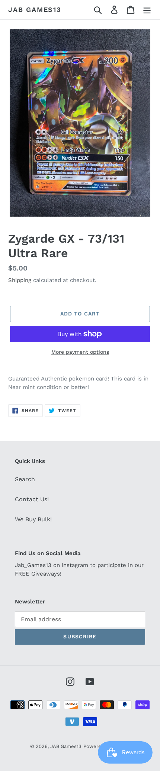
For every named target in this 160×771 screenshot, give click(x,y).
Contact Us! (32, 499)
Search (25, 479)
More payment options (80, 352)
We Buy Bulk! (33, 519)
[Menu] (147, 9)
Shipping (19, 280)
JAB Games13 (34, 9)
